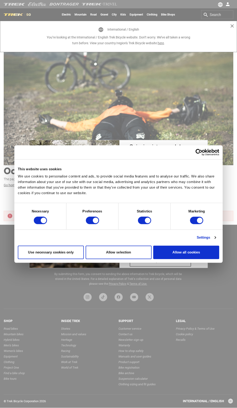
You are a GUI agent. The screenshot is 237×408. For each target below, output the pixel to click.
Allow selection (118, 252)
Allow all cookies (186, 252)
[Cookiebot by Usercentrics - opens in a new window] (199, 152)
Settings (203, 238)
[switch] (92, 220)
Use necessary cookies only (51, 252)
